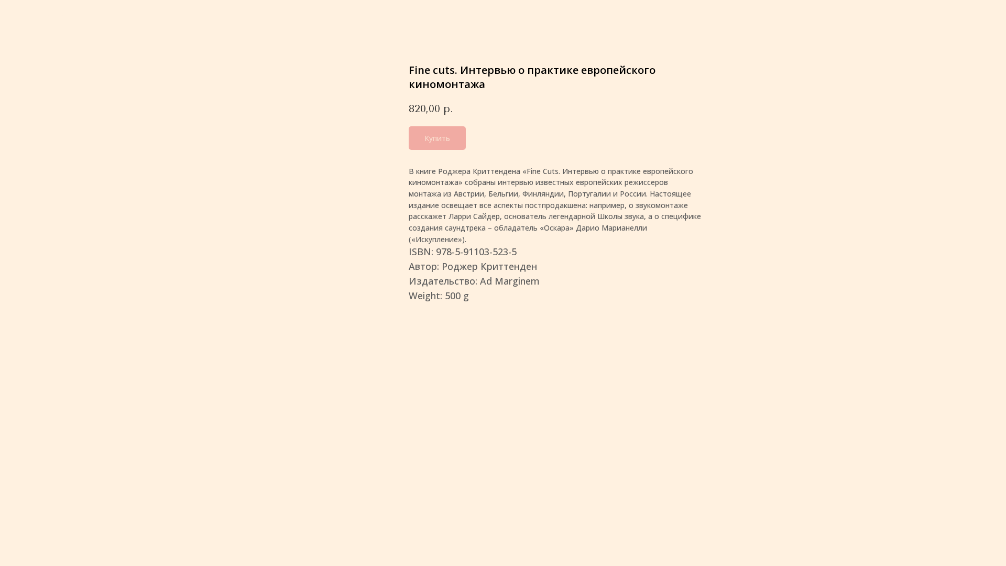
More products (46, 16)
